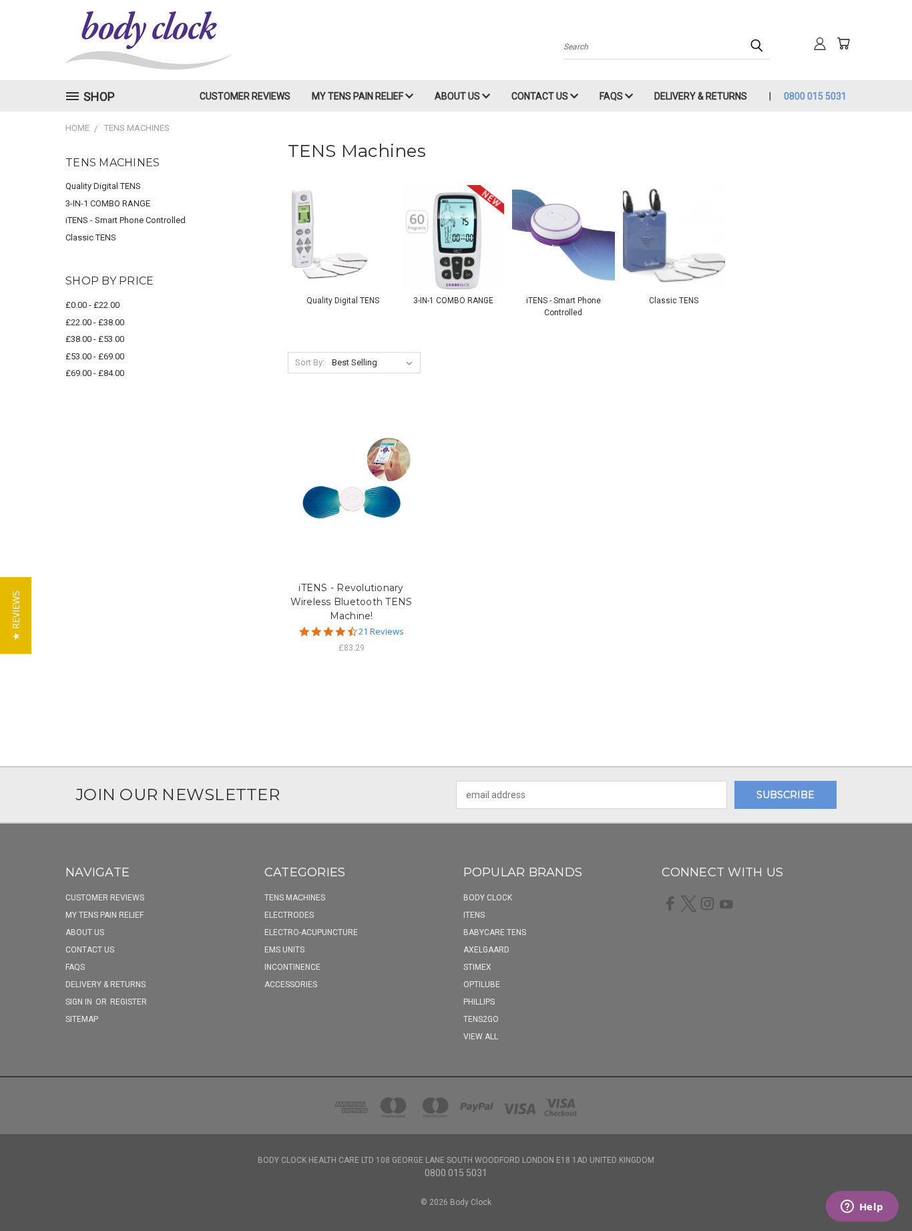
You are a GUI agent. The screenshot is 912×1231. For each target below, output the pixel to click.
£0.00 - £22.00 (92, 305)
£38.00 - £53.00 (94, 339)
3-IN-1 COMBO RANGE (107, 203)
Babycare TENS (494, 932)
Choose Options (351, 488)
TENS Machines (294, 897)
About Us (458, 96)
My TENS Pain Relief (358, 96)
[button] (15, 615)
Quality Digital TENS (103, 186)
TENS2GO (481, 1019)
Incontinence (292, 967)
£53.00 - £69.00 (94, 356)
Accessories (290, 984)
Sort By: (309, 362)
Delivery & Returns (700, 96)
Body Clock (487, 897)
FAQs (612, 96)
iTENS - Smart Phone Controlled (125, 220)
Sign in (79, 1002)
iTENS (474, 915)
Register (128, 1002)
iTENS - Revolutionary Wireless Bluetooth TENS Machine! (351, 602)
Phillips (479, 1002)
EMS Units (284, 949)
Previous (877, 1189)
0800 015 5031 (815, 96)
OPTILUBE (481, 984)
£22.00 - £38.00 (94, 322)
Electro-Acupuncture (311, 932)
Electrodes (289, 915)
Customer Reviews (245, 96)
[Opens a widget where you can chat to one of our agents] (862, 1207)
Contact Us (540, 96)
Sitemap (81, 1019)
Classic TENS (90, 237)
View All (480, 1036)
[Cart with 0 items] (843, 43)
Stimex (477, 967)
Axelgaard (486, 949)
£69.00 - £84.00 (94, 373)
